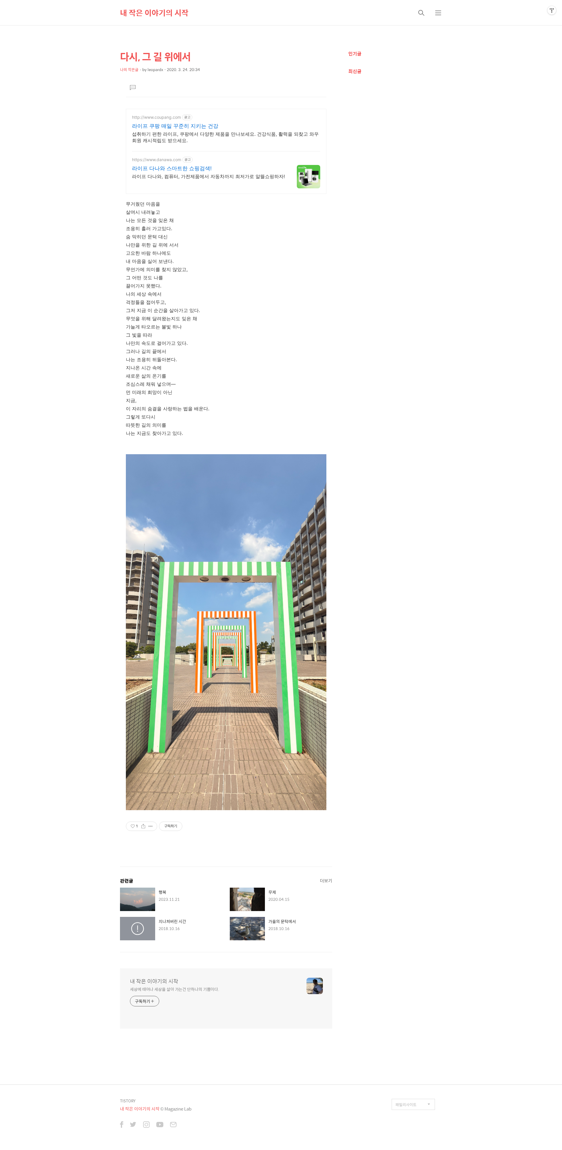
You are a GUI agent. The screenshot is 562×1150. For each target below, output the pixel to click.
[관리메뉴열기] (551, 10)
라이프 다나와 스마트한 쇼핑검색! (172, 168)
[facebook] (121, 1125)
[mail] (173, 1125)
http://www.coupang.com (156, 117)
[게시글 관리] (150, 826)
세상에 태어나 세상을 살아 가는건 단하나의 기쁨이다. (174, 989)
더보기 (326, 880)
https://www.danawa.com (156, 159)
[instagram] (146, 1125)
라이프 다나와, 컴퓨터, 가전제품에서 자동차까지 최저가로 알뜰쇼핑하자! (208, 176)
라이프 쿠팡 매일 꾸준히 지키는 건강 (175, 126)
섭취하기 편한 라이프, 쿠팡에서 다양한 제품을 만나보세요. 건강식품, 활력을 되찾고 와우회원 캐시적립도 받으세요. (225, 137)
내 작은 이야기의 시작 (154, 12)
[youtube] (159, 1125)
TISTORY (128, 1101)
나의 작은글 (129, 69)
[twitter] (133, 1125)
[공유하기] (143, 826)
